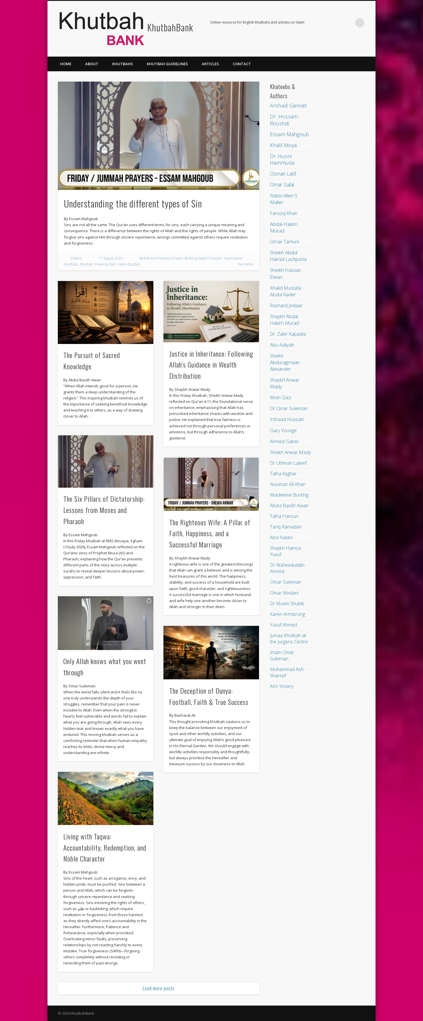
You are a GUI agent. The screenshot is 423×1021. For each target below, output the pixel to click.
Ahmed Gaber (284, 441)
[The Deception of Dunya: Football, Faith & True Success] (211, 653)
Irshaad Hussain (287, 419)
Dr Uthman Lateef (288, 463)
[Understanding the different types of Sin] (158, 136)
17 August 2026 (110, 258)
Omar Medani (284, 593)
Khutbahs (122, 63)
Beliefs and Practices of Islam (161, 258)
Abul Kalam (281, 537)
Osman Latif (283, 173)
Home (65, 63)
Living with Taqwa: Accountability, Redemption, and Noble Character (104, 847)
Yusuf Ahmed (283, 625)
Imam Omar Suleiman (282, 655)
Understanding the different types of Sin (133, 203)
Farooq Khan (283, 213)
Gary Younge (283, 430)
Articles (210, 63)
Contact (242, 63)
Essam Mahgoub (289, 134)
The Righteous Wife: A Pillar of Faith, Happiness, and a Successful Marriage (209, 533)
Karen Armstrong (287, 614)
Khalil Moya (283, 145)
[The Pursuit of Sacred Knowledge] (105, 312)
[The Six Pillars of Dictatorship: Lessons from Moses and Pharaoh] (105, 461)
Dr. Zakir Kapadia (288, 333)
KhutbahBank (170, 27)
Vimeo (347, 22)
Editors (76, 258)
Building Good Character (203, 258)
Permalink (246, 264)
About (91, 63)
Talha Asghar (283, 473)
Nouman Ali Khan (288, 484)
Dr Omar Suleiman (289, 408)
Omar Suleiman (285, 582)
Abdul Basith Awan (289, 505)
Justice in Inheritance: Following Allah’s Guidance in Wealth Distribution (211, 364)
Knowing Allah (105, 264)
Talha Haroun (284, 516)
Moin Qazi (280, 397)
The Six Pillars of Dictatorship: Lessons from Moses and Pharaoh (104, 509)
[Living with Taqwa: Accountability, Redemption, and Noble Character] (105, 798)
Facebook (324, 22)
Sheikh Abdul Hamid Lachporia (288, 255)
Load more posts (159, 988)
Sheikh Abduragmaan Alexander (285, 362)
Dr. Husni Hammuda (282, 159)
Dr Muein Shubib (287, 603)
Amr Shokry (281, 686)
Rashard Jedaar (286, 305)
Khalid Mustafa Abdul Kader (285, 291)
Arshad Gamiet (288, 105)
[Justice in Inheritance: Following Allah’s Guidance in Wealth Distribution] (211, 311)
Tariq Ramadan (286, 527)
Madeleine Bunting (289, 495)
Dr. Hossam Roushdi (284, 119)
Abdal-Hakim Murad (284, 227)
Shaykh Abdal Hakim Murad (284, 319)
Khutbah (86, 264)
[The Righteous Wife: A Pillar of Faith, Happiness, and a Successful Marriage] (211, 484)
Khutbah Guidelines (167, 63)
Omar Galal (282, 184)
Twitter (336, 22)
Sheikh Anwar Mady (290, 452)
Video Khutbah (129, 264)
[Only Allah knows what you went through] (105, 623)
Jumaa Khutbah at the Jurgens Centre (289, 638)
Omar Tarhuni (284, 241)
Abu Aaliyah (282, 344)
